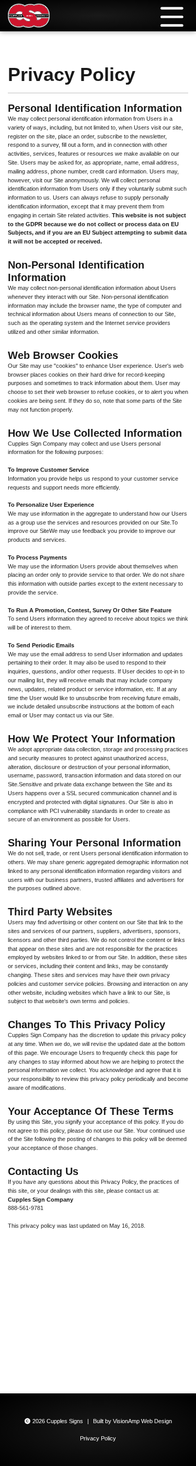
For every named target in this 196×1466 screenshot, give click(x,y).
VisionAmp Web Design (142, 1421)
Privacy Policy (98, 1438)
